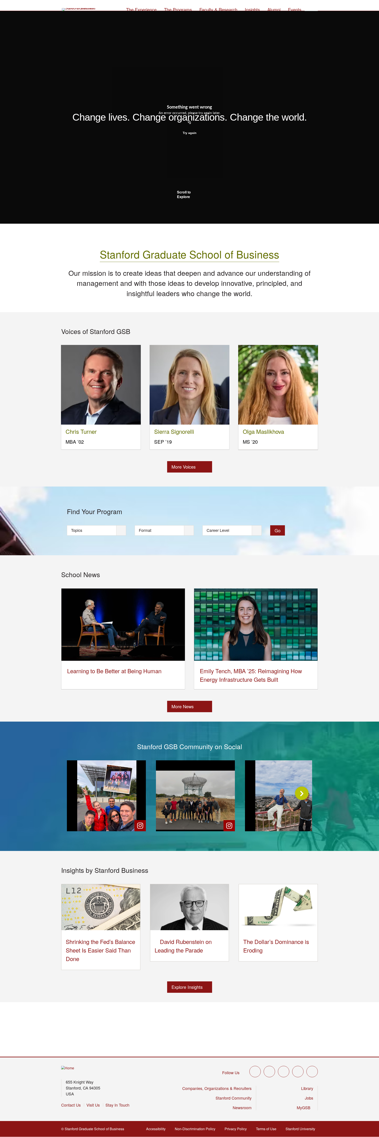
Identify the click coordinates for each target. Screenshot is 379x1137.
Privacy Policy (237, 1128)
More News (183, 706)
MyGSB (305, 1107)
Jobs (309, 1098)
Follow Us (231, 1072)
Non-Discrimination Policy (196, 1128)
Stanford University (302, 1128)
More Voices (184, 467)
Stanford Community (234, 1098)
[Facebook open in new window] (269, 1071)
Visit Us (93, 1105)
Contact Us (71, 1105)
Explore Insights (187, 987)
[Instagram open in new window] (283, 1071)
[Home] (67, 1068)
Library (307, 1088)
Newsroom (242, 1107)
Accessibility (157, 1128)
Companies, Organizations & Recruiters (217, 1088)
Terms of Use (267, 1128)
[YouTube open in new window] (298, 1071)
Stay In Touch (117, 1105)
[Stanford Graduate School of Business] (79, 10)
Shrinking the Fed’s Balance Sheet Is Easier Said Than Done (100, 950)
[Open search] (311, 9)
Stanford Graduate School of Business (189, 254)
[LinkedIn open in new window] (312, 1071)
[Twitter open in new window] (255, 1071)
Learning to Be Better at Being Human (114, 671)
